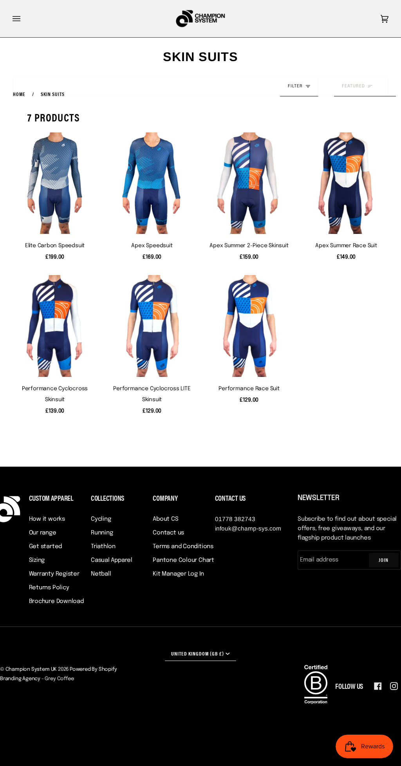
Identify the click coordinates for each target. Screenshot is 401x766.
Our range (42, 533)
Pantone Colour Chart (183, 560)
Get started (45, 546)
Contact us (168, 533)
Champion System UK (31, 669)
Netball (101, 574)
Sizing (37, 560)
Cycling (101, 519)
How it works (47, 519)
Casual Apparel (111, 560)
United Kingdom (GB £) (197, 653)
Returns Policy (49, 588)
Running (102, 533)
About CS (165, 519)
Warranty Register (54, 574)
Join (383, 559)
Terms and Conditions (183, 546)
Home (19, 94)
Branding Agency (20, 678)
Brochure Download (56, 601)
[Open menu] (24, 18)
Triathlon (103, 546)
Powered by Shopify (93, 669)
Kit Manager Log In (178, 574)
